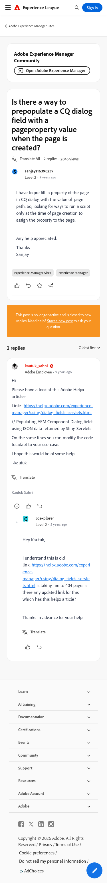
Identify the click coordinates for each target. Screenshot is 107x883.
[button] (30, 159)
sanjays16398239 (39, 170)
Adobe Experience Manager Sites (31, 26)
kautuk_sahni (36, 365)
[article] (53, 437)
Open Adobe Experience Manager (56, 70)
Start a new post (60, 320)
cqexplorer (45, 518)
